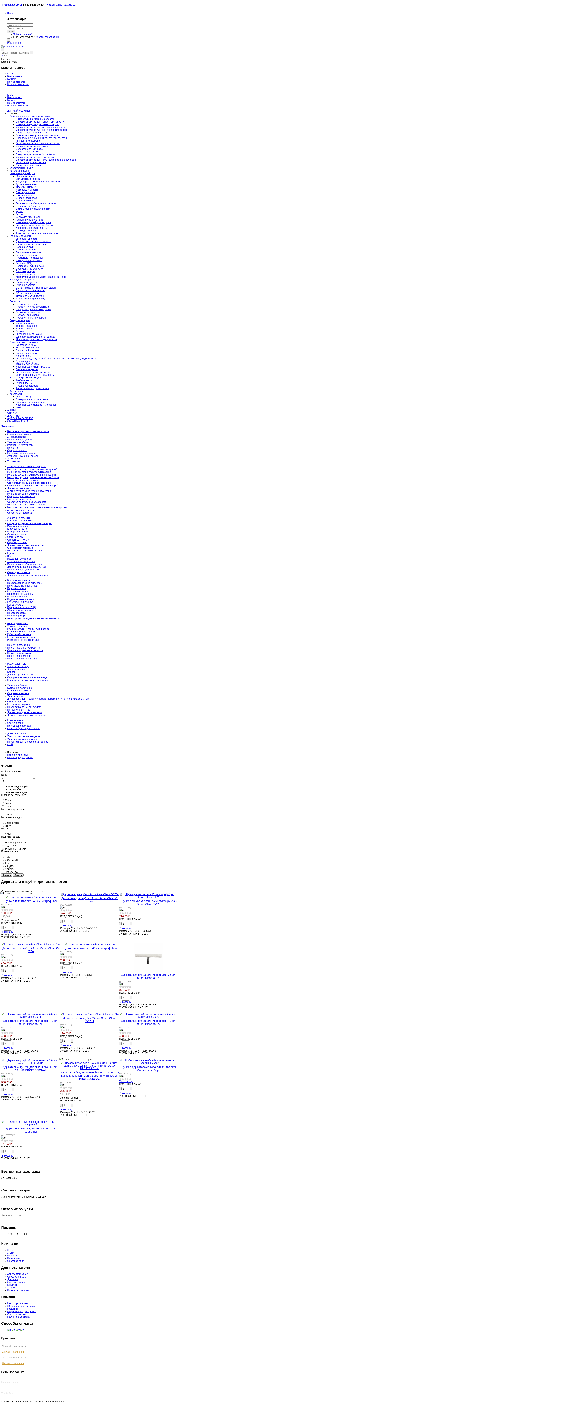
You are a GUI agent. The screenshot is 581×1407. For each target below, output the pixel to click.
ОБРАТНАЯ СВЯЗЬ (18, 421)
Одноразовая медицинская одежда (35, 336)
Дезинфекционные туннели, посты (35, 375)
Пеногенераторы (25, 274)
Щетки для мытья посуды (30, 296)
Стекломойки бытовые (28, 206)
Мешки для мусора (26, 282)
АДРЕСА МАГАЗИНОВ (20, 418)
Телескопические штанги (29, 219)
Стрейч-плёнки (24, 383)
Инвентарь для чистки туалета (33, 366)
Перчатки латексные (27, 304)
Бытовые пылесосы (27, 238)
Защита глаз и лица (27, 326)
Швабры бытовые (26, 187)
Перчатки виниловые (27, 315)
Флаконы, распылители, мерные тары (37, 233)
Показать (6, 875)
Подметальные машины (29, 258)
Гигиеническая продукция (24, 342)
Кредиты (12, 1285)
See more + (7, 426)
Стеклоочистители (26, 249)
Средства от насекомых (29, 165)
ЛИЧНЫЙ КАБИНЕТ (18, 110)
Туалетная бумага (26, 345)
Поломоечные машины (29, 252)
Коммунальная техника (29, 260)
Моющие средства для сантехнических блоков (42, 130)
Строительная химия (21, 168)
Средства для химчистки (29, 149)
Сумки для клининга (27, 230)
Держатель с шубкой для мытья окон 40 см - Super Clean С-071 (31, 1022)
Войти (11, 31)
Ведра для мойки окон (28, 217)
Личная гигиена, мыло (28, 140)
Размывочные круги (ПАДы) (31, 298)
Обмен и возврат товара (21, 1306)
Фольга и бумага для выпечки (32, 388)
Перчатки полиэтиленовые (31, 317)
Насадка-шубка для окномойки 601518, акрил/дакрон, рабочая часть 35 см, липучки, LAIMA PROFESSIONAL (89, 1075)
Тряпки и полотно (25, 285)
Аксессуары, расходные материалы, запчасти (41, 277)
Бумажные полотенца (28, 347)
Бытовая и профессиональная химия (31, 116)
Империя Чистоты (17, 754)
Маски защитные (25, 323)
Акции (10, 1253)
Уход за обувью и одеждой (30, 402)
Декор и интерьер (25, 396)
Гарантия (12, 1308)
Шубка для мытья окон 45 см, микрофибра (31, 901)
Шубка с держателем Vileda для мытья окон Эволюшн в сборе (149, 1068)
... (31, 777)
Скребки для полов (26, 198)
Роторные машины (26, 255)
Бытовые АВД (24, 263)
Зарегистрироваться (47, 37)
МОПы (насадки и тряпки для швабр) (36, 287)
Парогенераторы (25, 271)
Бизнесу (11, 100)
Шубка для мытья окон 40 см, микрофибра (90, 948)
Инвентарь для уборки (22, 173)
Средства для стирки (27, 151)
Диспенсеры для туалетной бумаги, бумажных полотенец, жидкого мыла (56, 358)
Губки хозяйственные (28, 293)
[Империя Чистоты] (12, 46)
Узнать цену (126, 1081)
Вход (10, 13)
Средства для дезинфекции (31, 132)
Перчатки (15, 301)
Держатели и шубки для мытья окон (36, 203)
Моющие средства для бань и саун (35, 157)
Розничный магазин (18, 105)
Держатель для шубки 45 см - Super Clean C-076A (89, 900)
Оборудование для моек (29, 268)
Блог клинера (14, 97)
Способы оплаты (16, 1276)
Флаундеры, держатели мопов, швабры (38, 181)
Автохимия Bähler (20, 170)
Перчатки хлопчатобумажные (32, 307)
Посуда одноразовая (27, 385)
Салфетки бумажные (27, 350)
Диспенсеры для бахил (29, 334)
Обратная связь (16, 1261)
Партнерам (13, 1258)
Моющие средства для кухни (32, 146)
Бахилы (20, 331)
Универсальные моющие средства (35, 119)
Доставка (12, 1279)
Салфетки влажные (27, 353)
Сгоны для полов (25, 192)
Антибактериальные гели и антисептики (38, 143)
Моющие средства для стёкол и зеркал (37, 124)
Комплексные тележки (28, 179)
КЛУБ (10, 94)
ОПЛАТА (12, 413)
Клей (18, 407)
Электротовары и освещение (32, 399)
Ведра (19, 214)
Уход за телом (23, 356)
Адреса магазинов (17, 1274)
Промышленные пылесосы (31, 244)
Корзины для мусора (27, 364)
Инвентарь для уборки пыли (31, 228)
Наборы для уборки (27, 189)
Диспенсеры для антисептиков (33, 372)
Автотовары (16, 391)
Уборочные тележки (27, 176)
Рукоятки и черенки (26, 184)
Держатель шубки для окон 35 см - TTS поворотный (31, 1130)
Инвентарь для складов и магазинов (36, 405)
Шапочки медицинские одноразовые (36, 339)
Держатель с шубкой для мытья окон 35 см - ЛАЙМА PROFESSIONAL (31, 1068)
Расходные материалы (22, 279)
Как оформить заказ (18, 1303)
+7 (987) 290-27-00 (12, 5)
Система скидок (16, 1282)
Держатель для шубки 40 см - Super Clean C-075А (30, 950)
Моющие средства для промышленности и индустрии (46, 160)
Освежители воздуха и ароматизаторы (37, 135)
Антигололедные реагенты (31, 162)
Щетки (19, 211)
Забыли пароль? (22, 34)
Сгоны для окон (24, 195)
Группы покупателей (18, 1317)
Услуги (11, 1287)
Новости (12, 1255)
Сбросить (18, 875)
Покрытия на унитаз (27, 369)
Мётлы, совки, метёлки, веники (33, 209)
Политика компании (18, 1290)
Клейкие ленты (24, 380)
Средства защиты (20, 320)
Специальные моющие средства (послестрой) (41, 138)
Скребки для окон (25, 200)
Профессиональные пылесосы (33, 241)
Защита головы (24, 328)
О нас (10, 1250)
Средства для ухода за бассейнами (36, 154)
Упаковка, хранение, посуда (25, 377)
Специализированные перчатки (33, 309)
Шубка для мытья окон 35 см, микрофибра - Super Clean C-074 (149, 903)
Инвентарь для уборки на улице (33, 222)
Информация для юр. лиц (21, 1311)
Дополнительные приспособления (35, 225)
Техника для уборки (21, 236)
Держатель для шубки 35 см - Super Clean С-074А (89, 1020)
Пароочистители (25, 247)
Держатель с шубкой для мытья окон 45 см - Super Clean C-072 (149, 1022)
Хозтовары (16, 394)
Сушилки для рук (25, 361)
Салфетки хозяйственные (30, 290)
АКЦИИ (11, 410)
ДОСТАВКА (13, 415)
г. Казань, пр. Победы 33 (61, 5)
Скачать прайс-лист (13, 1352)
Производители (16, 103)
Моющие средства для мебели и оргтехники (40, 127)
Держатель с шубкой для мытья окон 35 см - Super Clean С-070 (149, 976)
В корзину (7, 932)
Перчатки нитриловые (28, 312)
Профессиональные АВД (30, 266)
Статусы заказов (16, 1314)
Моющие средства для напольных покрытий (40, 121)
